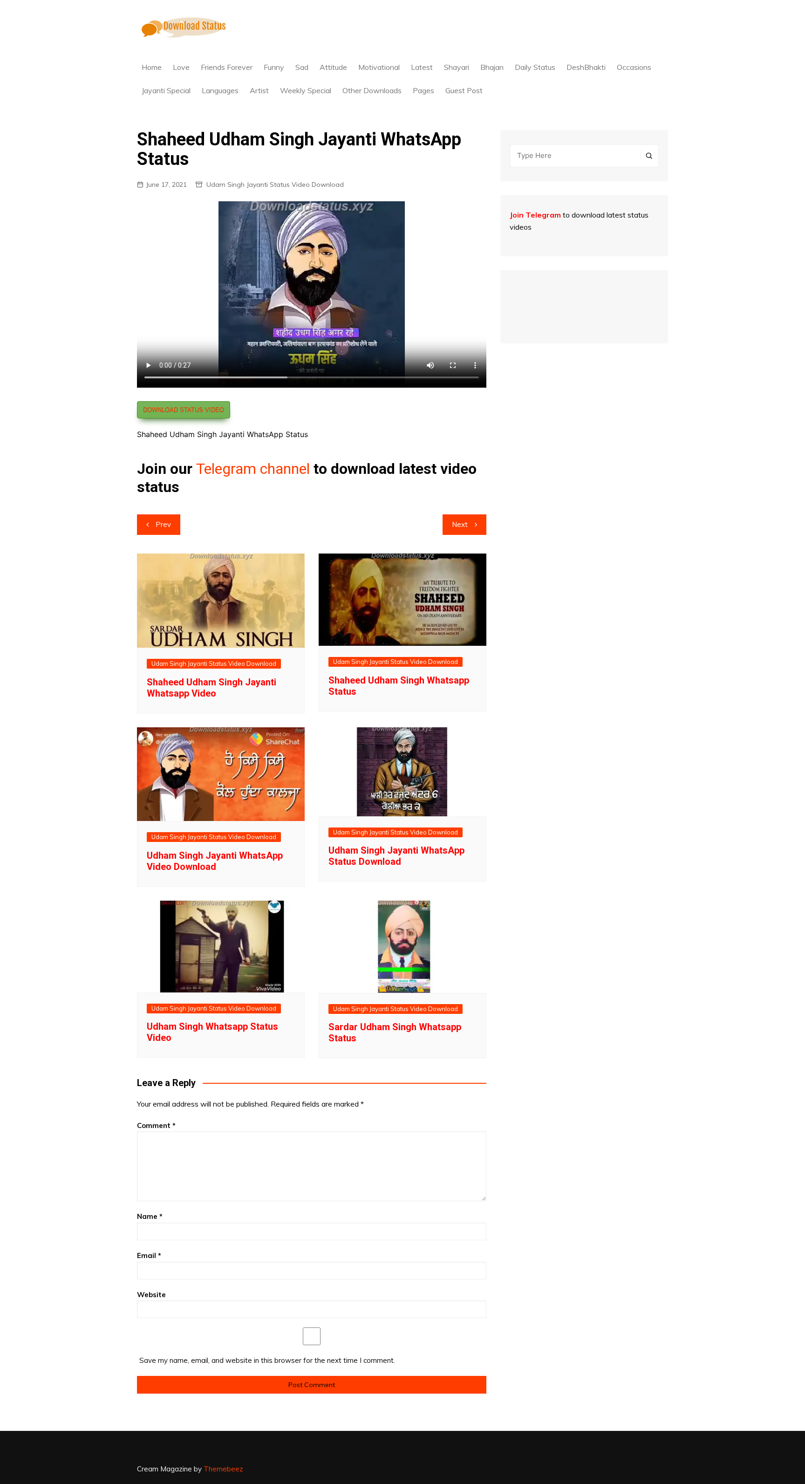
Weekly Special (305, 90)
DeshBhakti (586, 67)
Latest (422, 67)
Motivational (379, 67)
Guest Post (464, 90)
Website (151, 1294)
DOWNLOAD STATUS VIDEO (183, 409)
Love (181, 67)
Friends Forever (226, 67)
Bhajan (492, 67)
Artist (259, 90)
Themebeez (223, 1468)
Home (152, 67)
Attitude (333, 67)
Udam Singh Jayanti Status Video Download (275, 184)
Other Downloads (372, 90)
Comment (156, 1125)
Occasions (634, 67)
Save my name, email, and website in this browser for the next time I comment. (267, 1360)
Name (150, 1216)
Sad (301, 67)
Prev (163, 524)
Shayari (456, 67)
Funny (274, 67)
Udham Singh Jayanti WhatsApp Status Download (396, 856)
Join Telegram (535, 214)
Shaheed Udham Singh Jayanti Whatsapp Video (211, 688)
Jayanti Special (166, 90)
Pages (423, 90)
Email (149, 1255)
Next (460, 524)
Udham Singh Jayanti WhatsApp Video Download (215, 861)
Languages (220, 90)
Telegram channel (253, 469)
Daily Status (535, 67)
